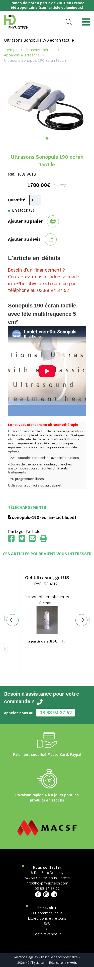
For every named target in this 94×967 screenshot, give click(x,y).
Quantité (16, 200)
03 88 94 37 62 (55, 712)
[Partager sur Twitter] (24, 539)
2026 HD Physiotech (31, 963)
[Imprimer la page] (43, 539)
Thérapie (11, 50)
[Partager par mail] (34, 539)
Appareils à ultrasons (22, 55)
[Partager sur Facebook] (13, 539)
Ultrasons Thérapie (40, 50)
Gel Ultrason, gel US (47, 578)
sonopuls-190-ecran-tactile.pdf (43, 517)
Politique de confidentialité (59, 957)
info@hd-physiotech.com (47, 883)
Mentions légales (26, 957)
